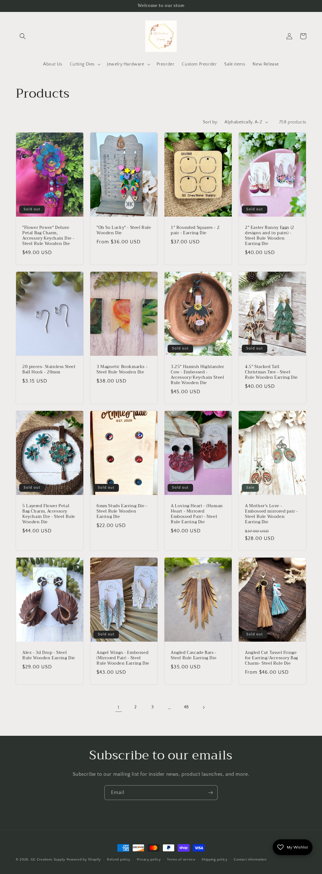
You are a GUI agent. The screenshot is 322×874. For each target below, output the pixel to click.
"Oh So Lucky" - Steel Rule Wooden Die (124, 230)
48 (186, 707)
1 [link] (118, 707)
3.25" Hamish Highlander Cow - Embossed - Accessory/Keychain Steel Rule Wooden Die (197, 375)
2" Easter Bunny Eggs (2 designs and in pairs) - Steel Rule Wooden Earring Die (269, 236)
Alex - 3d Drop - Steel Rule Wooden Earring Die (48, 655)
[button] (23, 36)
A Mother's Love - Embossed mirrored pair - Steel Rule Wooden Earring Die (271, 514)
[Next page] (203, 707)
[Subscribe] (210, 792)
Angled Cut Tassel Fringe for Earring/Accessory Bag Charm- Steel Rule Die (271, 658)
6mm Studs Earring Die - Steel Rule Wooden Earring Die (122, 511)
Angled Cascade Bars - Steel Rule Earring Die (194, 655)
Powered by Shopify (84, 859)
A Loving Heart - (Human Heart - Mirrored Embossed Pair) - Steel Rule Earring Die (197, 514)
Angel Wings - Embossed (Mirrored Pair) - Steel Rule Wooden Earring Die (123, 658)
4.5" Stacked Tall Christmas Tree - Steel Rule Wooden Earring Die (271, 372)
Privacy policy (149, 859)
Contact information (250, 859)
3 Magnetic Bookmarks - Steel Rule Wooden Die (122, 369)
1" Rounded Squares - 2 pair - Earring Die (195, 230)
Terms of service (181, 859)
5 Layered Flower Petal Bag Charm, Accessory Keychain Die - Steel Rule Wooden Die (48, 514)
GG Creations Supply (48, 859)
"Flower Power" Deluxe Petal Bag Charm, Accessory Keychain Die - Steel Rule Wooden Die (48, 236)
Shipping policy (215, 859)
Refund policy (118, 859)
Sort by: (210, 122)
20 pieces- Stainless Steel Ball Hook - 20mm (48, 369)
